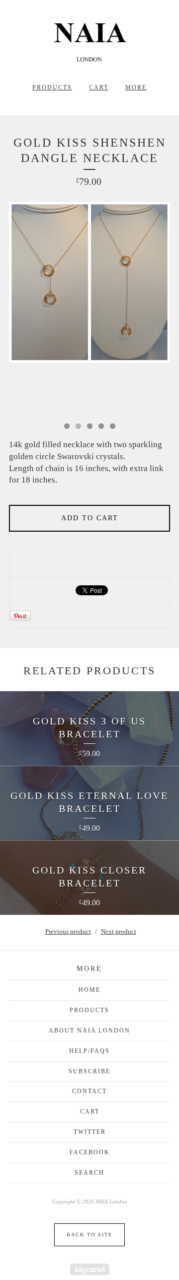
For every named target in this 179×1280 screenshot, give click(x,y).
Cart (98, 87)
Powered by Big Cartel (89, 1269)
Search (89, 1172)
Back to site (89, 1234)
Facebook (90, 1152)
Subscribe (89, 1071)
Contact (89, 1091)
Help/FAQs (89, 1050)
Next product (118, 931)
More (136, 87)
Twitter (90, 1131)
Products (52, 87)
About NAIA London (89, 1030)
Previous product (68, 931)
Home (89, 989)
